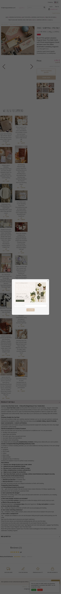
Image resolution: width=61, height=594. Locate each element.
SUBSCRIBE (30, 309)
